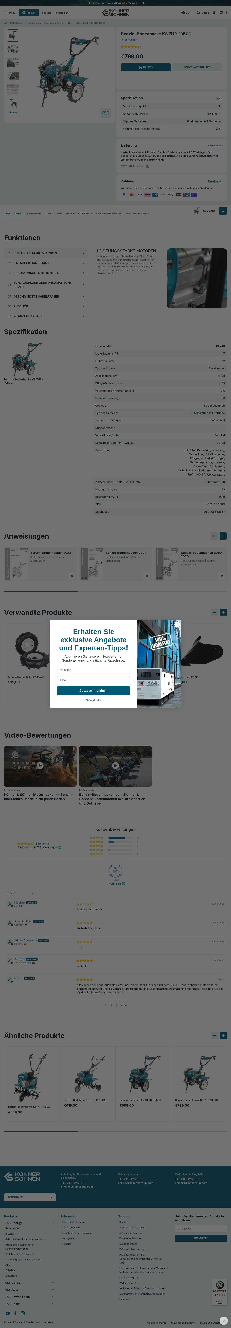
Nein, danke (93, 700)
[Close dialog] (177, 624)
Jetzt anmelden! (93, 690)
